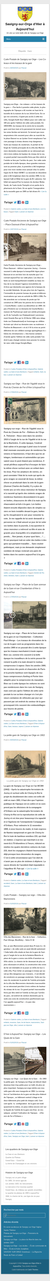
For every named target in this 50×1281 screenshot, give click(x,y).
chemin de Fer (39, 573)
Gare (16, 212)
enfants (36, 372)
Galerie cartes (16, 209)
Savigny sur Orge (18, 1136)
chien (6, 576)
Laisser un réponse (27, 212)
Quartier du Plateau (12, 1157)
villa (15, 1025)
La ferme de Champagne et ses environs (21, 1164)
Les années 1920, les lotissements (18, 1184)
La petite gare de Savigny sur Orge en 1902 (24, 735)
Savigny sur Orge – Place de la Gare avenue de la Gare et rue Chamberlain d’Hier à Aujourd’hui (25, 588)
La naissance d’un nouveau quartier (19, 1187)
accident (7, 883)
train (35, 883)
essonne (13, 1022)
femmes (11, 576)
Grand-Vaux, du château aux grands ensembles (23, 1190)
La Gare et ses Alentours (31, 209)
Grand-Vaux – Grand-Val (14, 1161)
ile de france (25, 1022)
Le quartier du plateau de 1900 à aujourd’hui (22, 1193)
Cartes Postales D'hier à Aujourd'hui (24, 369)
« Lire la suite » (31, 868)
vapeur (21, 726)
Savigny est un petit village (15, 1178)
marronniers (35, 1022)
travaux (15, 726)
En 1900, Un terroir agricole (16, 1181)
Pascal (23, 68)
